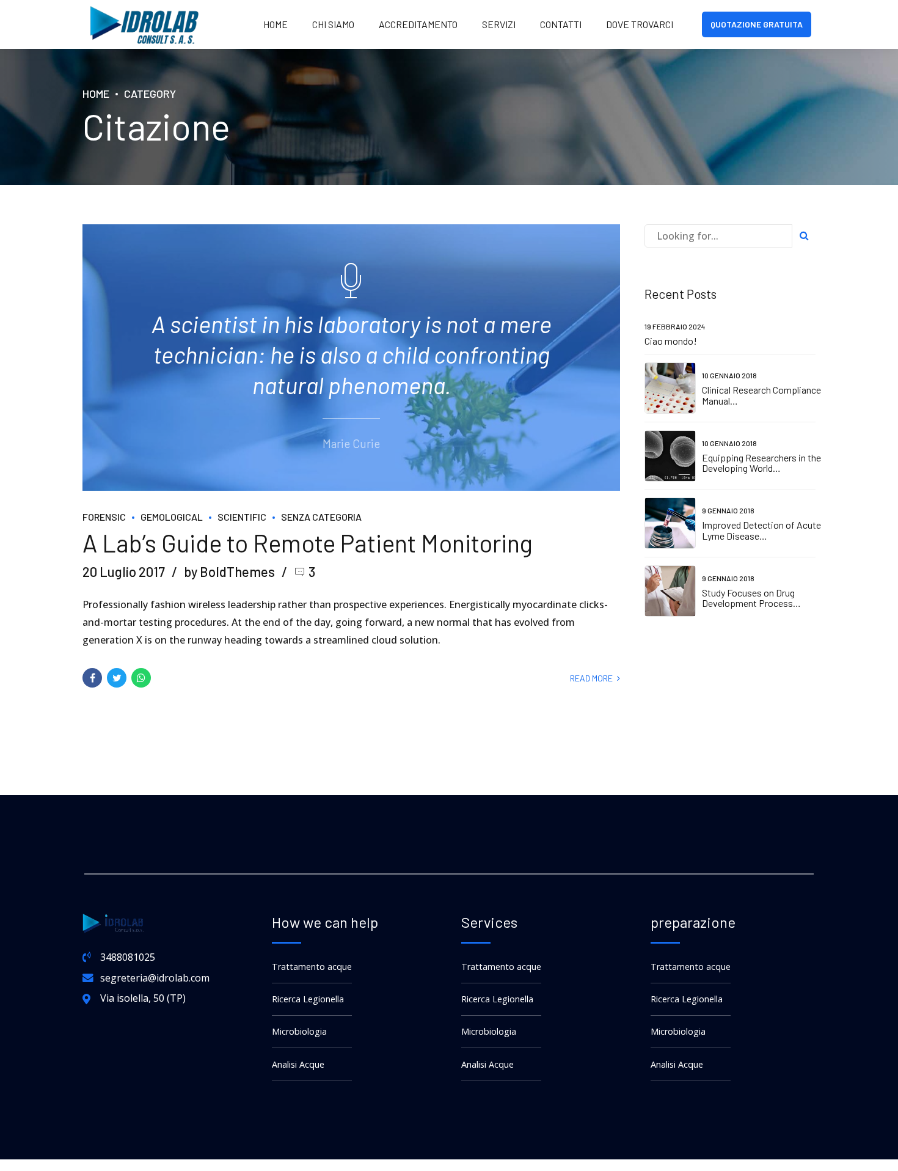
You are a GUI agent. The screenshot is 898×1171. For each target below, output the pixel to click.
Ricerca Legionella (308, 999)
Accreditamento (418, 24)
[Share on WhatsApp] (141, 678)
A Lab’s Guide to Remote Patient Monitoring (307, 542)
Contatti (561, 24)
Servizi (499, 24)
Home (275, 24)
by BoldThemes (229, 571)
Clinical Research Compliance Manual (761, 395)
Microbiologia (299, 1031)
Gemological (172, 517)
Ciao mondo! (670, 341)
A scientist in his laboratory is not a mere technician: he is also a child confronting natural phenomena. (351, 354)
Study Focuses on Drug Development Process (748, 598)
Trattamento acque (312, 966)
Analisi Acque (298, 1064)
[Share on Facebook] (92, 678)
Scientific (241, 517)
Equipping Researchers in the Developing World (761, 463)
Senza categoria (321, 517)
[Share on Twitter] (116, 678)
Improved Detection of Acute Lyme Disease (761, 530)
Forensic (104, 517)
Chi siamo (333, 24)
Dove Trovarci (639, 24)
